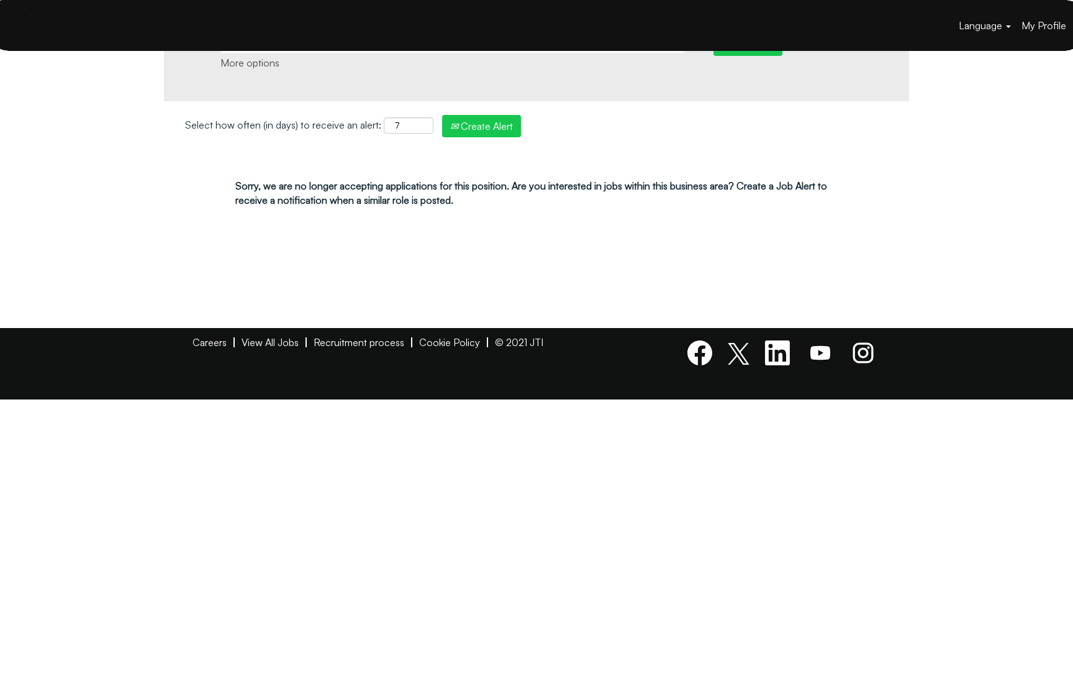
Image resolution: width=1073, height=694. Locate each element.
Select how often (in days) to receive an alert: (283, 125)
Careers (209, 342)
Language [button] (982, 25)
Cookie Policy (449, 342)
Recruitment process (359, 342)
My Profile (1043, 25)
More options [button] (249, 63)
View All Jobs (270, 342)
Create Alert (485, 126)
